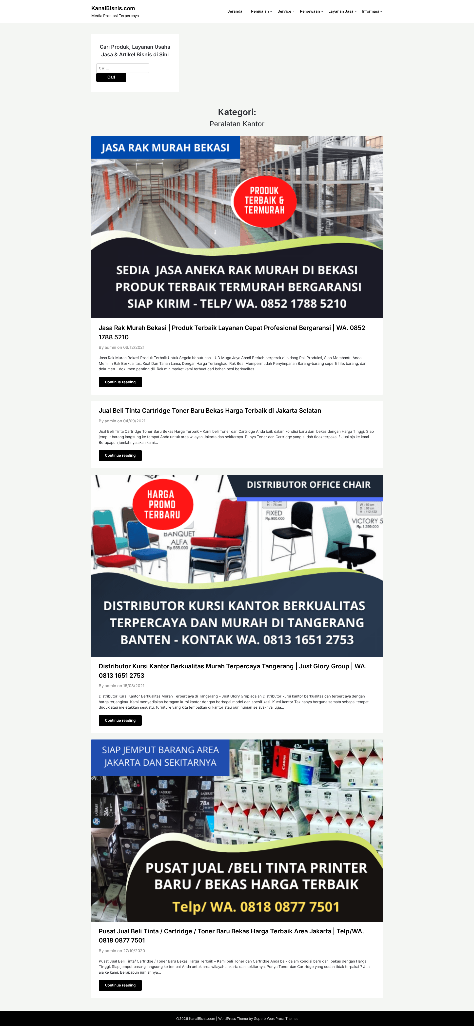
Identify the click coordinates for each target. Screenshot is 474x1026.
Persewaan (310, 11)
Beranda (234, 11)
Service (284, 11)
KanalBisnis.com (113, 8)
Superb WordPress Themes (276, 1018)
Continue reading (120, 382)
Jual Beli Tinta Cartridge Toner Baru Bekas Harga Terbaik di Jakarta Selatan (210, 410)
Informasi (370, 11)
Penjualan (260, 11)
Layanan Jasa (341, 11)
